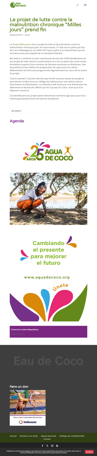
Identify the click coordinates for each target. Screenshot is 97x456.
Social (27, 35)
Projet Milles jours (22, 44)
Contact (47, 439)
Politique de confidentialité (71, 436)
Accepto (89, 452)
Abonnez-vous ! (18, 334)
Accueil (13, 436)
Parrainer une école (29, 436)
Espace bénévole (48, 436)
